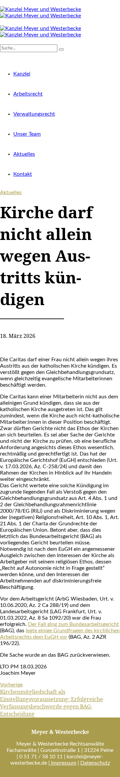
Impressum (63, 763)
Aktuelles (24, 154)
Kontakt (22, 174)
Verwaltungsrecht (34, 114)
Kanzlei (21, 74)
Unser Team (27, 134)
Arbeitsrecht (28, 94)
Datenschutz (95, 763)
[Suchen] (2, 41)
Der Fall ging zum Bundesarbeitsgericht (73, 624)
